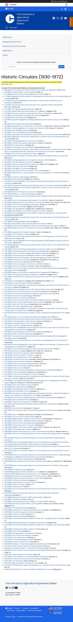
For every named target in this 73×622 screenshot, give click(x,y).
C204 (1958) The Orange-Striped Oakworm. (19, 459)
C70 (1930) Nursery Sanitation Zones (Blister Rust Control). (24, 94)
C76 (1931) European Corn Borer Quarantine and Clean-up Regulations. (29, 113)
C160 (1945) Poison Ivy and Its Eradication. (18, 334)
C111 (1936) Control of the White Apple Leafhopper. (21, 205)
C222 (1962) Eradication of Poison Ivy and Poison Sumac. (23, 510)
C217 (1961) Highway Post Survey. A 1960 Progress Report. (24, 497)
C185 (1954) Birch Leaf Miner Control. (17, 400)
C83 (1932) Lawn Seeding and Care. (16, 130)
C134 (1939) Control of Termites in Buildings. (19, 266)
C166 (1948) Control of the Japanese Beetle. (19, 353)
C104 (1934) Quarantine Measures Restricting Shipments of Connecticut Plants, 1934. (33, 185)
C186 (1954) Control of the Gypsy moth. (18, 402)
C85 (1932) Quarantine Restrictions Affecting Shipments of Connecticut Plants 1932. (33, 135)
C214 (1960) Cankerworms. (13, 487)
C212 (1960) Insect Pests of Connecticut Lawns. (20, 482)
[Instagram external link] (61, 18)
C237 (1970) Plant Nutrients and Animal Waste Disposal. (23, 546)
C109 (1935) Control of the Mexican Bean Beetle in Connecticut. (26, 200)
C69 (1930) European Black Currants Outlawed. (20, 92)
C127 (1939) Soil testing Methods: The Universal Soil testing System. (27, 251)
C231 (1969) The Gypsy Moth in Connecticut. (19, 533)
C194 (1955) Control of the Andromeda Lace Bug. (21, 423)
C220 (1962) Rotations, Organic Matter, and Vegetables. (23, 504)
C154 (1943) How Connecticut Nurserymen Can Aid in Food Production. (28, 319)
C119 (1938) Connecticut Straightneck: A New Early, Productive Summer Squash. (31, 226)
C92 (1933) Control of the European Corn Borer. (20, 154)
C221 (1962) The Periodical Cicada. (16, 508)
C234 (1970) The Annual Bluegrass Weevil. (18, 540)
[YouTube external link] (16, 588)
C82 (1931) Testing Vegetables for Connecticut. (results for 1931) (26, 128)
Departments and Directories (14, 46)
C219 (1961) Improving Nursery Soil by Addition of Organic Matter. (26, 501)
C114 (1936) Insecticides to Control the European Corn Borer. (25, 211)
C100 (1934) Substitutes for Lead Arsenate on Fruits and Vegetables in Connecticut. (33, 173)
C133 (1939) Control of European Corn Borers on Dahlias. (23, 264)
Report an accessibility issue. (60, 1)
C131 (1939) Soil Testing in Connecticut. (17, 260)
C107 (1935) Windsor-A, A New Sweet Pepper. (20, 194)
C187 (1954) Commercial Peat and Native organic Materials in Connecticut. (30, 404)
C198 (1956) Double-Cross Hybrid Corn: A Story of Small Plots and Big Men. (30, 431)
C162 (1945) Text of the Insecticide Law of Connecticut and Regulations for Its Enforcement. (36, 340)
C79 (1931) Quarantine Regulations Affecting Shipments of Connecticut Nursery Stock (34, 120)
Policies (25, 608)
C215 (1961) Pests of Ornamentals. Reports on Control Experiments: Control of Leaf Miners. (35, 489)
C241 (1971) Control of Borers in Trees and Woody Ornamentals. (26, 557)
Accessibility (34, 608)
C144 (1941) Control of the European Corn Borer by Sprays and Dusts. (28, 294)
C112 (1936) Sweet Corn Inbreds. (15, 207)
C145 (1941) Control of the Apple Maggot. (18, 296)
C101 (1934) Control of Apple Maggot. (17, 177)
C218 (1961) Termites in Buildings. (15, 499)
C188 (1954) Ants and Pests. (13, 408)
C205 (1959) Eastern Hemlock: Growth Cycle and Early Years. (25, 461)
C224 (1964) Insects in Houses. (14, 514)
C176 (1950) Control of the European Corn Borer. (21, 374)
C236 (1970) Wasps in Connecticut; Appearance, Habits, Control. (26, 544)
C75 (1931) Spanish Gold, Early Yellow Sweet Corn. (21, 111)
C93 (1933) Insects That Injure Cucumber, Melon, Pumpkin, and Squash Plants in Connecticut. (36, 156)
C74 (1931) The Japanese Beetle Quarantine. (19, 109)
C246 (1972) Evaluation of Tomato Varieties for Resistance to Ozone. (28, 569)
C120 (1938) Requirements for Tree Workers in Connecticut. (24, 228)
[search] (62, 9)
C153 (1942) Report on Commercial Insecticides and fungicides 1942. (27, 317)
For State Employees (34, 610)
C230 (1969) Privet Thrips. (13, 531)
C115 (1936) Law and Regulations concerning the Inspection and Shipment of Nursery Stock (35, 213)
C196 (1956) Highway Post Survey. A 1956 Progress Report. (24, 427)
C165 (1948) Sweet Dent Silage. (15, 351)
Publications (7, 50)
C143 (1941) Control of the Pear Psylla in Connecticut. (22, 291)
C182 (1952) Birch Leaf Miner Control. (16, 391)
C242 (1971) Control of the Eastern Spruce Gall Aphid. (22, 559)
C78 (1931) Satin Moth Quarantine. (16, 118)
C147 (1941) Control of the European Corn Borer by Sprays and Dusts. (28, 300)
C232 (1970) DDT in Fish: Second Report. (18, 535)
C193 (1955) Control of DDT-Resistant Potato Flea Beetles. (24, 421)
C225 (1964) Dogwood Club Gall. (15, 516)
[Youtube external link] (65, 18)
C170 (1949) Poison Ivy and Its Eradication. (18, 361)
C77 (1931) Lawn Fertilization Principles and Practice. (22, 115)
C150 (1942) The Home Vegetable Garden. (18, 306)
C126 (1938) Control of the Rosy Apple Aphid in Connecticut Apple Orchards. (30, 249)
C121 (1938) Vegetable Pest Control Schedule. (20, 232)
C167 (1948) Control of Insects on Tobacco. (19, 355)
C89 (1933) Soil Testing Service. (14, 145)
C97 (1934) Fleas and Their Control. (16, 166)
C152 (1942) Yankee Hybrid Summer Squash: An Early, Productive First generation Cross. (34, 313)
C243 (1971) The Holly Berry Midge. (16, 561)
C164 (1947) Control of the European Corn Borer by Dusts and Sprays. (28, 349)
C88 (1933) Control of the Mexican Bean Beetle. (20, 143)
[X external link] (9, 588)
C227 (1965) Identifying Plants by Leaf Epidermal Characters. (25, 523)
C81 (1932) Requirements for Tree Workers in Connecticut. (24, 126)
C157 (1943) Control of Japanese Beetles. (18, 325)
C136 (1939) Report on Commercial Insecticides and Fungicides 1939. (27, 272)
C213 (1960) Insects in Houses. (14, 485)
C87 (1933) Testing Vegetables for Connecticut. (20, 141)
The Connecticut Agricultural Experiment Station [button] (24, 27)
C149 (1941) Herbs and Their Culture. (16, 304)
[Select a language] (66, 9)
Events (5, 55)
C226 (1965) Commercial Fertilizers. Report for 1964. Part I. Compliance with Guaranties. (35, 518)
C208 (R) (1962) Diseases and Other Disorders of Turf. (22, 474)
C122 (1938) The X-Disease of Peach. (16, 234)
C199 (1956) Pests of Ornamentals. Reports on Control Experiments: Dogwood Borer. (33, 434)
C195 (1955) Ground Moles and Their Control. (19, 425)
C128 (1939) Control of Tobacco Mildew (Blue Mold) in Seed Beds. (26, 253)
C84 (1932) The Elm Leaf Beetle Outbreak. (18, 132)
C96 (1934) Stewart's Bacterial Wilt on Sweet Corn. (21, 164)
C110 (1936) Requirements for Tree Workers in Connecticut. (24, 202)
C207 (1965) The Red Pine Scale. (15, 470)
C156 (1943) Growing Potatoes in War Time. (19, 323)
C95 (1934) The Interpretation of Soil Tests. (19, 162)
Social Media (20, 610)
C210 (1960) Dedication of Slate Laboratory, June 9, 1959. (23, 478)
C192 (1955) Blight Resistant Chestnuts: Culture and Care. (24, 419)
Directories (11, 610)
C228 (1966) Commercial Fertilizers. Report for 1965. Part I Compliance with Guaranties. (34, 525)
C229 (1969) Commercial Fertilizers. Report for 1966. (22, 529)
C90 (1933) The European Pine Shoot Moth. (19, 147)
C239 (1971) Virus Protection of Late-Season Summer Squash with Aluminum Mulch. (33, 550)
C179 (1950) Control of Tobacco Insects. (18, 385)
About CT (17, 608)
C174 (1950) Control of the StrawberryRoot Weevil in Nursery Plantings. (29, 370)
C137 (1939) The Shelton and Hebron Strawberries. (21, 275)
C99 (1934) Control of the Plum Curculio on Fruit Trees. (23, 171)
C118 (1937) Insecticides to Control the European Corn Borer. (25, 224)
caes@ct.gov (7, 84)
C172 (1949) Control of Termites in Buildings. (19, 366)
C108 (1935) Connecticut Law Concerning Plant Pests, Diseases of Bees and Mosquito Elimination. (37, 196)
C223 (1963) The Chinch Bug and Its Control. (19, 512)
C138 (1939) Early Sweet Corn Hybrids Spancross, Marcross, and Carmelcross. (31, 277)
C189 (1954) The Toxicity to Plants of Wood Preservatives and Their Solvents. (30, 410)
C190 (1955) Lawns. (10, 415)
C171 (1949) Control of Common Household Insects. (22, 364)
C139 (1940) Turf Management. (14, 281)
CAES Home (7, 37)
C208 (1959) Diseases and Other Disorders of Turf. (21, 472)
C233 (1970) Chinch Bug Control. (15, 538)
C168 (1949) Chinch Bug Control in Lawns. (18, 357)
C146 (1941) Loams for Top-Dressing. (16, 298)
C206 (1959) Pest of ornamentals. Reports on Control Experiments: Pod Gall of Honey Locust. (36, 465)
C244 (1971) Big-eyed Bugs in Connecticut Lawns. (21, 563)
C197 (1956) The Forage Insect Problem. (18, 429)
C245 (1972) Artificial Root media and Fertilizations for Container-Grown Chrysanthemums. (36, 565)
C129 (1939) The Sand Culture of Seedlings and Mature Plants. (25, 255)
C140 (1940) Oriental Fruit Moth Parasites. (18, 283)
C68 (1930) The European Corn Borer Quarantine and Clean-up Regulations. (30, 90)
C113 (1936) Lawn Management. (15, 209)
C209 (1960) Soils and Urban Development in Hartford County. (25, 476)
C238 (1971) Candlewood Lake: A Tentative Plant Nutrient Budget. (26, 548)
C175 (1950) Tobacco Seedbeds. (15, 372)
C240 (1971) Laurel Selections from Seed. (18, 555)
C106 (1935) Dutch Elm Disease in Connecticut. (20, 192)
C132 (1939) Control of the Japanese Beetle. (19, 262)
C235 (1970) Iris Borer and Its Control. (17, 542)
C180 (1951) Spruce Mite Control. (15, 387)
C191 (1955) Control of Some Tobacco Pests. (19, 417)
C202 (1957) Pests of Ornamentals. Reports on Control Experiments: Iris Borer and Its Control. (36, 451)
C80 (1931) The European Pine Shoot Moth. (18, 124)
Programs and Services (12, 42)
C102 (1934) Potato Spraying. (14, 179)
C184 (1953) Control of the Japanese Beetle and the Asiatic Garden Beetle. (30, 398)
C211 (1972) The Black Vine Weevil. (15, 480)
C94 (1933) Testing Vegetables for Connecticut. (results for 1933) (26, 160)
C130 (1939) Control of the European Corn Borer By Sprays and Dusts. (28, 258)
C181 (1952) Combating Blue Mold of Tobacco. (20, 389)
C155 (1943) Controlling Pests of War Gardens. (20, 321)
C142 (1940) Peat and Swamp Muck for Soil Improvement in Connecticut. (29, 289)
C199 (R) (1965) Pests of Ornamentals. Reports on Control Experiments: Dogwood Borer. (34, 438)
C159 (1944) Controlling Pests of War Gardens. (20, 332)
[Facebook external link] (54, 18)
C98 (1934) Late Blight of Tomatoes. (16, 168)
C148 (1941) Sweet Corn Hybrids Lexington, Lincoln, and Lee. (24, 302)
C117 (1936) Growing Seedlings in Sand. (17, 222)
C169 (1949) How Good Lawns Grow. (16, 359)
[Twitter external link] (57, 18)
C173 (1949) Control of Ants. (13, 368)
